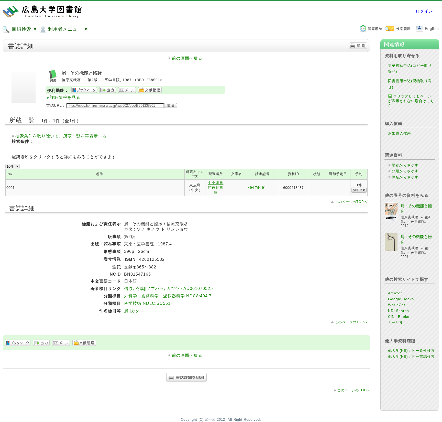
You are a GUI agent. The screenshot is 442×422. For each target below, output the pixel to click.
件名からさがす (405, 177)
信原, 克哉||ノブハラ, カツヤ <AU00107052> (168, 288)
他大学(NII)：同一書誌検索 (411, 356)
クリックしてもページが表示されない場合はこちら (411, 101)
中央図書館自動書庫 (215, 187)
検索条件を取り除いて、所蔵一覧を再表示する (61, 136)
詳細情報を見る (65, 97)
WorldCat (396, 305)
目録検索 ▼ (24, 29)
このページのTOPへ (351, 202)
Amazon (395, 293)
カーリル (395, 322)
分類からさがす (405, 171)
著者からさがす (405, 165)
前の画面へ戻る (187, 58)
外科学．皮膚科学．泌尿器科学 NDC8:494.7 (168, 296)
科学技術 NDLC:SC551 (147, 303)
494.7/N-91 (257, 188)
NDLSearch (398, 311)
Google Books (401, 299)
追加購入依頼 (399, 133)
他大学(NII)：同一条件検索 (411, 351)
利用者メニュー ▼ (68, 29)
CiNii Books (398, 317)
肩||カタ (132, 311)
